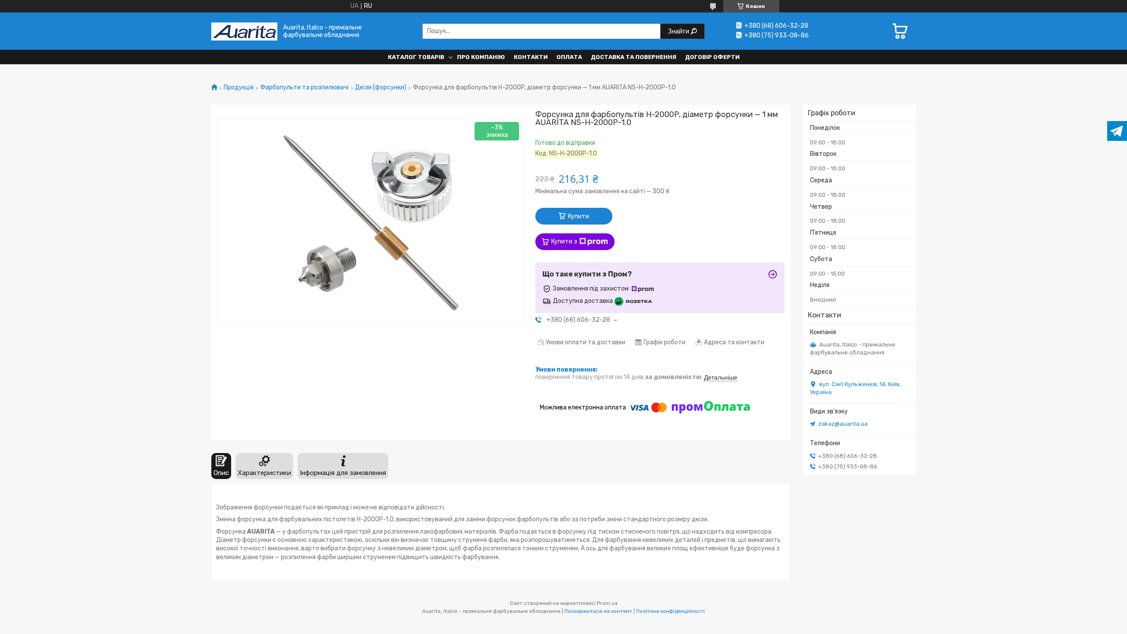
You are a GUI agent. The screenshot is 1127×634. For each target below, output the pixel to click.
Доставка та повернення (633, 57)
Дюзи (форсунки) (380, 87)
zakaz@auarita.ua (843, 423)
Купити (578, 216)
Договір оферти (712, 57)
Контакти (531, 57)
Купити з (564, 241)
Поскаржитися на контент (598, 611)
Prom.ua (607, 603)
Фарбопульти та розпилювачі (304, 87)
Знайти (679, 31)
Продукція (239, 87)
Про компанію (481, 57)
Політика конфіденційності (670, 611)
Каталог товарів (416, 57)
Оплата (569, 57)
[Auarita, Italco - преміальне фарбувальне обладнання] (244, 31)
